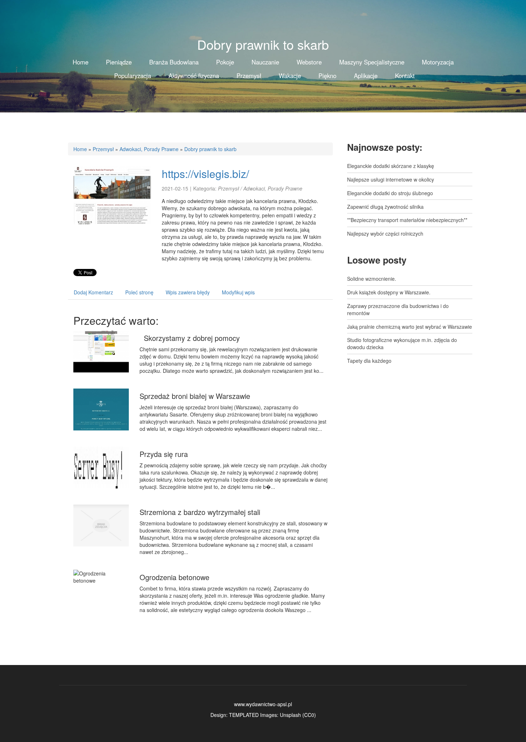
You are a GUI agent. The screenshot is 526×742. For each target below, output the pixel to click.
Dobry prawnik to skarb (210, 149)
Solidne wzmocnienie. (371, 278)
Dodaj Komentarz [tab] (93, 292)
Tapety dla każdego (369, 360)
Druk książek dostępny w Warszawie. (388, 292)
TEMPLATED (244, 714)
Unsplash (290, 714)
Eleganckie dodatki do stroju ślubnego (390, 193)
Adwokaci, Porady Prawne (149, 149)
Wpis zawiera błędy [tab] (188, 292)
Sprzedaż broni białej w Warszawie (195, 396)
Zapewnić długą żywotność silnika (385, 206)
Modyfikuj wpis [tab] (238, 292)
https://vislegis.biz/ (205, 173)
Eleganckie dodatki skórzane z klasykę (390, 165)
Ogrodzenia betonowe (174, 577)
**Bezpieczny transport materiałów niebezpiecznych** (407, 219)
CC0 (309, 714)
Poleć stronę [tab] (139, 292)
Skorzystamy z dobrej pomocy (190, 338)
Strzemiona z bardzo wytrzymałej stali (200, 512)
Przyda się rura (164, 454)
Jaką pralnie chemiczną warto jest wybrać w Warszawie (409, 326)
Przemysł (103, 149)
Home (80, 149)
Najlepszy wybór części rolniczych (385, 233)
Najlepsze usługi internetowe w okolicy (390, 179)
